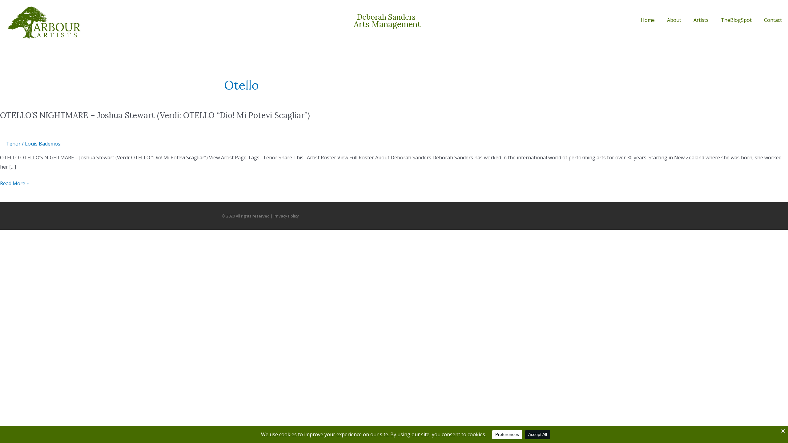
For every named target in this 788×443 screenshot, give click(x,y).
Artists (701, 20)
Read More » (14, 183)
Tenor (13, 143)
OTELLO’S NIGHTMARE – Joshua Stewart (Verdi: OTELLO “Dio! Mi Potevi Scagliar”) (155, 115)
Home (648, 20)
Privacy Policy (286, 216)
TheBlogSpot (736, 20)
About (674, 20)
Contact (773, 20)
